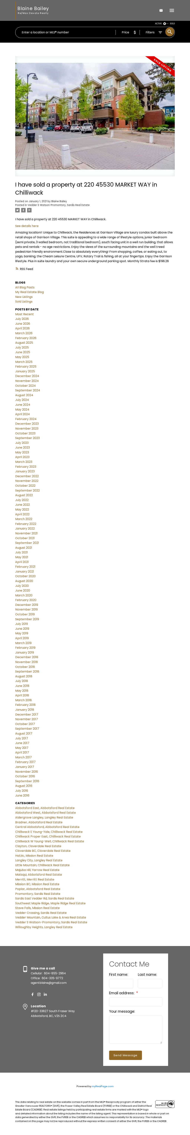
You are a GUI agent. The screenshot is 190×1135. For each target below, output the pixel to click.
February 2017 (25, 762)
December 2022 (27, 476)
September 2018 (27, 671)
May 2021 (21, 557)
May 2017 (21, 748)
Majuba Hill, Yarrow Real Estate (37, 870)
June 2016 (22, 795)
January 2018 (24, 710)
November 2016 (26, 772)
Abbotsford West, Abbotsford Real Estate (45, 812)
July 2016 (21, 791)
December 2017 (26, 714)
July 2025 (22, 347)
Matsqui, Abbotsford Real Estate (38, 874)
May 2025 (22, 357)
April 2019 (22, 638)
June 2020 (22, 590)
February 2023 (25, 467)
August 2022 (24, 495)
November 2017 (26, 719)
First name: (118, 974)
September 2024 (27, 390)
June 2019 (22, 629)
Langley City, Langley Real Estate (39, 860)
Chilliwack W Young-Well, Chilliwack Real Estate (49, 841)
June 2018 (22, 686)
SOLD (172, 23)
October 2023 (25, 433)
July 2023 (22, 443)
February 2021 (25, 567)
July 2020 (22, 586)
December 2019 (26, 605)
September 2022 (27, 490)
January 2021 (24, 571)
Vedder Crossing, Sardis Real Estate (41, 913)
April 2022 (22, 514)
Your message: (122, 1011)
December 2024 (27, 376)
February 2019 (25, 648)
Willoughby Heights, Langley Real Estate (44, 927)
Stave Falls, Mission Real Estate (37, 908)
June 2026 (22, 324)
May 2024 (22, 409)
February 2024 (26, 419)
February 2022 (25, 524)
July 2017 (21, 738)
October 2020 (25, 576)
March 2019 (23, 643)
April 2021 (22, 562)
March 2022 (23, 519)
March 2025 (23, 362)
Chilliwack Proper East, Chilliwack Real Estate (48, 836)
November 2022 (26, 481)
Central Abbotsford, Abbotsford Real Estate (47, 827)
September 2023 (27, 438)
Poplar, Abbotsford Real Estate (37, 889)
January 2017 (24, 767)
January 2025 (25, 371)
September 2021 (27, 543)
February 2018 (25, 705)
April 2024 (22, 414)
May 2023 (22, 452)
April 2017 (22, 752)
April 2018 (22, 695)
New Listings (24, 297)
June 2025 (22, 352)
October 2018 (25, 667)
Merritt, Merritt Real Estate (34, 879)
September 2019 (27, 619)
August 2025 (24, 343)
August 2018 (23, 676)
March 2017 (23, 757)
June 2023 (22, 447)
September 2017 (27, 729)
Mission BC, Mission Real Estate (37, 884)
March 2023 (23, 462)
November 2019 (26, 609)
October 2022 (25, 486)
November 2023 (26, 428)
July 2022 (22, 500)
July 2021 (21, 552)
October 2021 (25, 538)
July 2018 (21, 681)
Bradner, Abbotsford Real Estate (39, 822)
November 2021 (26, 533)
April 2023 (22, 457)
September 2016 (27, 781)
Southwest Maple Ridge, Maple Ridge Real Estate (50, 903)
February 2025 (25, 366)
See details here (27, 226)
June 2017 (22, 743)
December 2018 (26, 657)
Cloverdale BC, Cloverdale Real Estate (43, 851)
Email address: (122, 993)
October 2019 (25, 614)
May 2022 (22, 509)
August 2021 (23, 548)
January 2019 (24, 652)
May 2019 (21, 633)
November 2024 (27, 381)
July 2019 (21, 624)
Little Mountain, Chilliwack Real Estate (42, 865)
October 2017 (25, 724)
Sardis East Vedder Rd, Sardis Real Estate (44, 898)
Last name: (147, 974)
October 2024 (25, 386)
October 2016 (25, 776)
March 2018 (23, 700)
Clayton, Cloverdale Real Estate (38, 846)
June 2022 (22, 505)
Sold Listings (23, 301)
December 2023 (27, 424)
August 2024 (24, 395)
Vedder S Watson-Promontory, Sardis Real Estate (59, 205)
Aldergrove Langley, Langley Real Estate (44, 817)
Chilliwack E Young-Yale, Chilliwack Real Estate (49, 832)
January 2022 (25, 528)
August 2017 (23, 733)
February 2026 (25, 338)
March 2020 (23, 595)
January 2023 (25, 471)
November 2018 (26, 662)
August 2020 (24, 581)
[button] (32, 994)
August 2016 (23, 786)
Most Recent (24, 314)
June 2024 (22, 405)
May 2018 (21, 691)
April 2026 (22, 328)
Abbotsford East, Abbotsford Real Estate (45, 808)
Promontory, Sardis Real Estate (37, 894)
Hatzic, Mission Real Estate (34, 855)
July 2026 (22, 319)
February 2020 (25, 600)
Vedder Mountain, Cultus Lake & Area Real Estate (50, 917)
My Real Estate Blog (29, 292)
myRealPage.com (103, 1086)
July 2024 (22, 400)
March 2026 (23, 333)
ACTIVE (158, 23)
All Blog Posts (25, 287)
